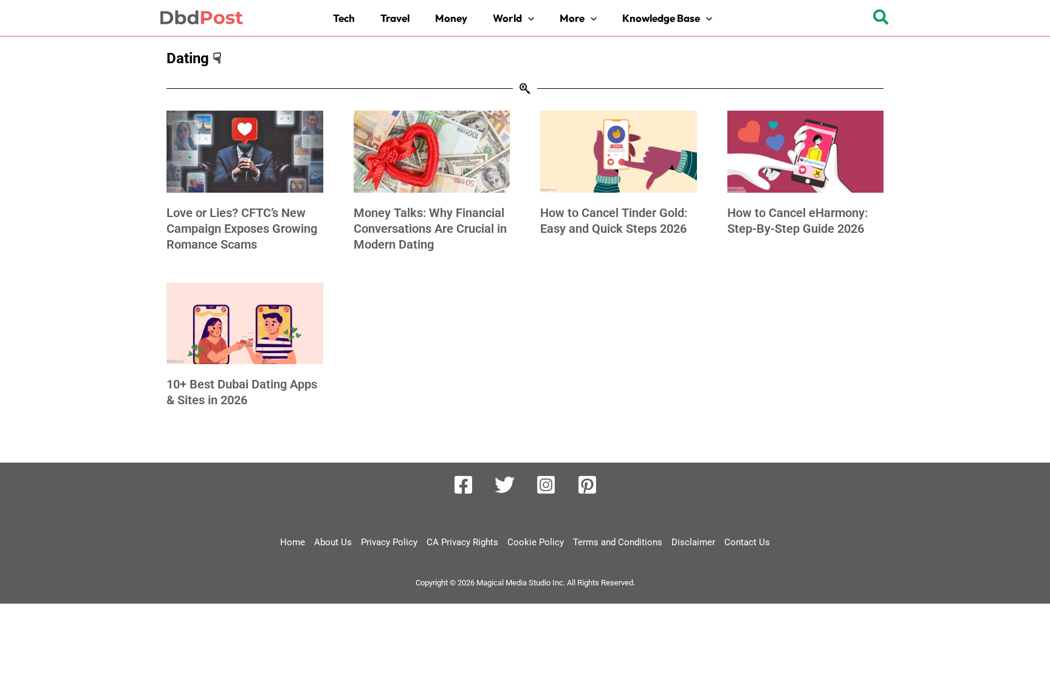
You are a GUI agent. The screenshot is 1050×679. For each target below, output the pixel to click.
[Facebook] (463, 485)
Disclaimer (693, 542)
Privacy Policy (389, 542)
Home (292, 542)
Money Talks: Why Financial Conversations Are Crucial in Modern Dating (430, 228)
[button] (515, 18)
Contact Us (747, 542)
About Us (333, 542)
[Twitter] (505, 485)
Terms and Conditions (617, 542)
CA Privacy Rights (462, 542)
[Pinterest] (587, 485)
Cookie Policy (535, 542)
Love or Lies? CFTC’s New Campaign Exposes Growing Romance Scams (241, 228)
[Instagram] (546, 485)
